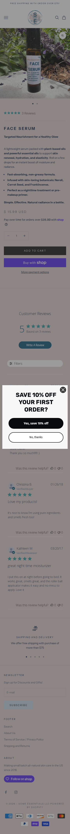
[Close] (63, 390)
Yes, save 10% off (36, 423)
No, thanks (36, 437)
